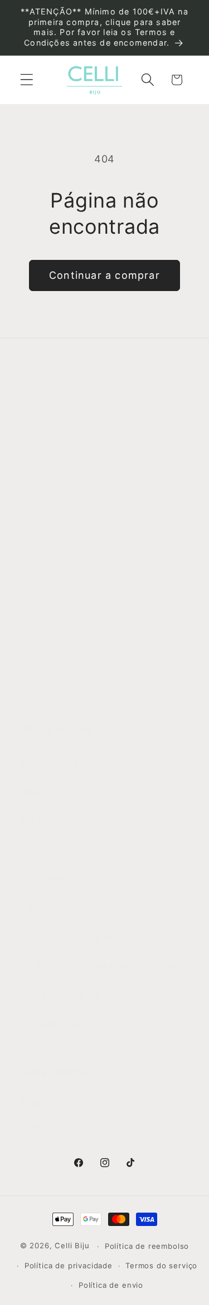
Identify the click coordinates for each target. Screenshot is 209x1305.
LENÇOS (42, 908)
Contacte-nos (55, 466)
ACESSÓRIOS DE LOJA (76, 995)
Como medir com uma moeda (92, 694)
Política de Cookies (68, 665)
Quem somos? (56, 438)
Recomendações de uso (79, 607)
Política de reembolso (147, 1246)
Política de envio (111, 1285)
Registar (43, 1128)
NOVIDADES (50, 763)
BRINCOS (44, 821)
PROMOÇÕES (54, 1024)
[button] (27, 80)
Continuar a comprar (104, 275)
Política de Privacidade (76, 636)
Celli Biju (72, 1246)
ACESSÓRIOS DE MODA (78, 937)
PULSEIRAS (49, 879)
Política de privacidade (69, 1265)
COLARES (45, 850)
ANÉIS (37, 792)
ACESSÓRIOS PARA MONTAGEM (98, 966)
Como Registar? (60, 549)
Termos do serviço (161, 1265)
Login (36, 1101)
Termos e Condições (71, 578)
